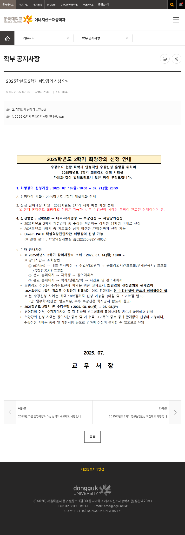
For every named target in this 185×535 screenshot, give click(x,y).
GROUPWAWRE (68, 4)
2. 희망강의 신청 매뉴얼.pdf (29, 109)
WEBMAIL (87, 4)
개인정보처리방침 (92, 469)
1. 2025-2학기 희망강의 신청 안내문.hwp (38, 116)
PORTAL (23, 4)
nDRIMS (37, 4)
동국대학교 (8, 4)
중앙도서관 (104, 4)
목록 (92, 437)
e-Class (51, 4)
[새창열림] (172, 4)
